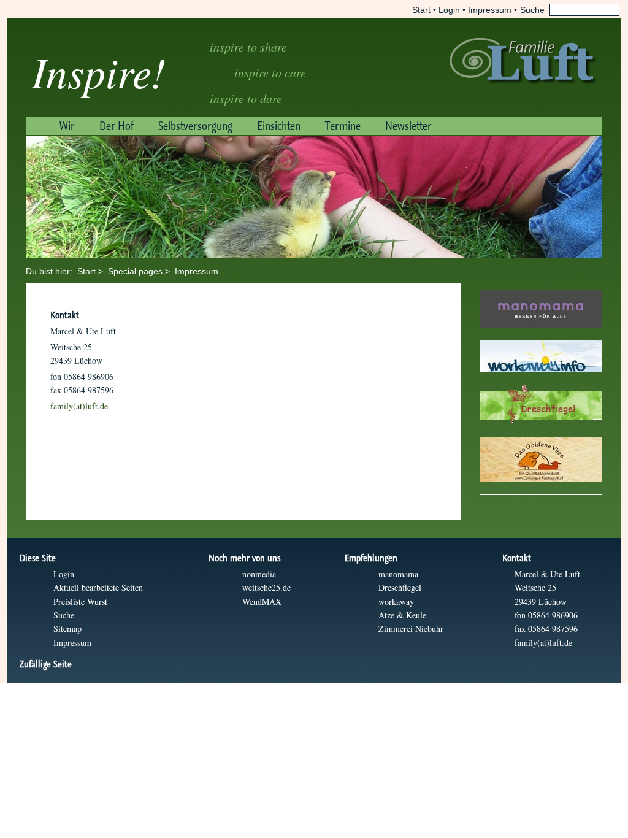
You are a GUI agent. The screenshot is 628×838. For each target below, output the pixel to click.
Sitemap (67, 628)
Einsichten (279, 125)
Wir (67, 125)
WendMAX (261, 601)
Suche (63, 615)
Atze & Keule (402, 615)
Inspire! (99, 71)
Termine (343, 125)
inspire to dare (246, 98)
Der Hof (116, 125)
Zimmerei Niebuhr (410, 628)
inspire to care (270, 72)
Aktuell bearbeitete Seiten (98, 587)
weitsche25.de (266, 587)
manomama (398, 574)
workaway (396, 601)
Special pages (135, 271)
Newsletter (408, 125)
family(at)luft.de (79, 406)
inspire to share (248, 47)
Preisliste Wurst (80, 601)
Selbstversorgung (195, 125)
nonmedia (259, 574)
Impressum (489, 10)
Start (421, 10)
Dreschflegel (399, 587)
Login (449, 10)
